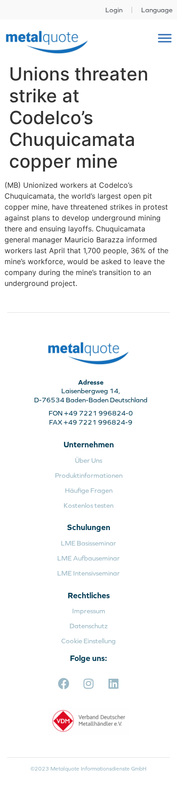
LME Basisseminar (88, 543)
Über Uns (88, 460)
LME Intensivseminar (88, 573)
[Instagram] (88, 683)
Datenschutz (88, 626)
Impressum (88, 611)
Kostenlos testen (88, 505)
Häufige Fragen (89, 490)
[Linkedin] (113, 683)
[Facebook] (63, 683)
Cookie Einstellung (88, 641)
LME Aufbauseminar (88, 558)
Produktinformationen (89, 475)
